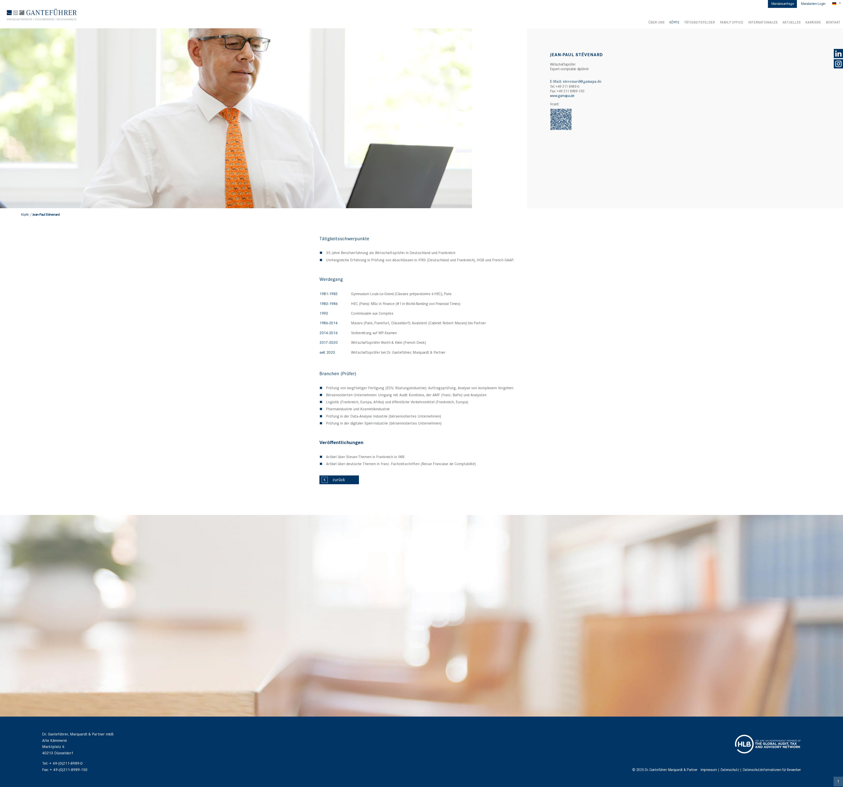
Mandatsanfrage (782, 3)
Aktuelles (792, 22)
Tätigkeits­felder (699, 22)
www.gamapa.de (562, 95)
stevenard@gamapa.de (582, 81)
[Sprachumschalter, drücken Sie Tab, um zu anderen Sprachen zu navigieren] (837, 3)
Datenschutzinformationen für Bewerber (772, 769)
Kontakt (833, 22)
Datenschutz (730, 769)
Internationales (763, 22)
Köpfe (674, 22)
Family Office (731, 22)
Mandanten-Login (813, 3)
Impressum (709, 769)
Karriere (813, 22)
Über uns (656, 22)
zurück (339, 479)
